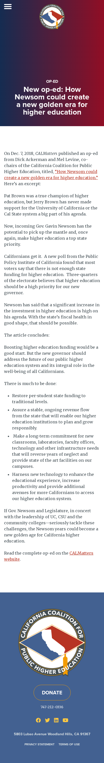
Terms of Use (69, 744)
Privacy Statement (39, 744)
